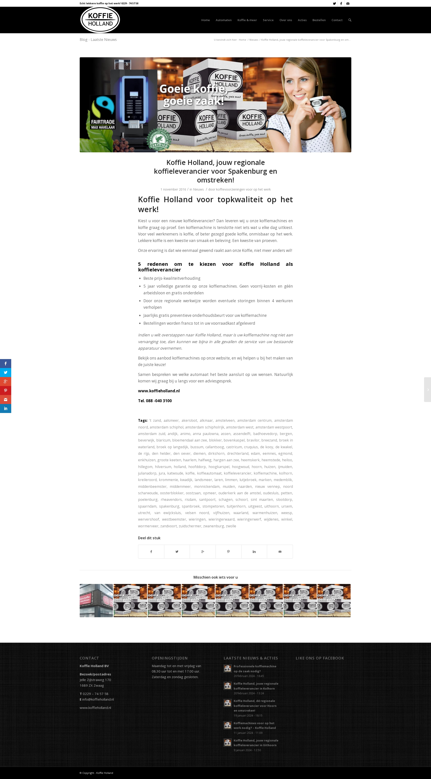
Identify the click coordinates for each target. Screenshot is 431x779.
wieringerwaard (222, 519)
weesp (286, 512)
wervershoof (148, 519)
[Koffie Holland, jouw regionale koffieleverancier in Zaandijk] (198, 600)
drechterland (237, 453)
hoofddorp (197, 466)
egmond (285, 453)
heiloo (287, 459)
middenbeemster (152, 486)
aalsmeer (171, 420)
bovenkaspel (234, 440)
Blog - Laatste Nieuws (98, 39)
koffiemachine (265, 473)
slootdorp (284, 499)
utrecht (144, 512)
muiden (229, 486)
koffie (190, 473)
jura (162, 473)
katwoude (175, 473)
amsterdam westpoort (273, 427)
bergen (286, 433)
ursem (286, 506)
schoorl (241, 499)
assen (226, 433)
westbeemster (174, 519)
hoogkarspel (219, 466)
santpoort (207, 499)
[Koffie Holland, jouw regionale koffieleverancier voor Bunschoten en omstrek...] (427, 389)
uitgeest (255, 506)
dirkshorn (216, 453)
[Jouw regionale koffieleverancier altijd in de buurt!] (266, 600)
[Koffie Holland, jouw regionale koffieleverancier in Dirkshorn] (300, 600)
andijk (173, 433)
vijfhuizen (221, 512)
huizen (269, 466)
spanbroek (191, 506)
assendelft (242, 433)
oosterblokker (172, 492)
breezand (269, 440)
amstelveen (225, 420)
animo (185, 433)
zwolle (231, 526)
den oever (182, 453)
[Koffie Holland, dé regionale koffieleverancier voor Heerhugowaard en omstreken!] (232, 600)
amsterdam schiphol (166, 427)
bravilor (253, 440)
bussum (196, 446)
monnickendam (207, 486)
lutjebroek (248, 479)
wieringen (197, 519)
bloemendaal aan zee (189, 440)
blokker (215, 440)
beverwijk (146, 440)
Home (242, 39)
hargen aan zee (226, 459)
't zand (155, 420)
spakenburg (169, 506)
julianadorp (147, 473)
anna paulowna (205, 433)
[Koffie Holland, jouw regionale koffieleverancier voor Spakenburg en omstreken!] (215, 104)
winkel (286, 519)
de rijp (143, 453)
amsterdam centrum (254, 420)
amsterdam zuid (151, 433)
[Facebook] (341, 3)
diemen (199, 453)
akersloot (189, 420)
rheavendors (171, 499)
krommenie (168, 479)
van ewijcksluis (167, 512)
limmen (231, 479)
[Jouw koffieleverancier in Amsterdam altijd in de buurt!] (334, 600)
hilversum (163, 466)
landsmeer (203, 479)
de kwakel (283, 446)
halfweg (204, 459)
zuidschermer (190, 526)
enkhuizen (147, 459)
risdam (190, 499)
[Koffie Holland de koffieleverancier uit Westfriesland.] (96, 600)
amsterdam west (239, 427)
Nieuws (253, 39)
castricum (234, 446)
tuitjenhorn (236, 506)
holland (180, 466)
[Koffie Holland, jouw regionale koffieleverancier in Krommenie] (164, 600)
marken (265, 479)
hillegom (145, 466)
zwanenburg (213, 526)
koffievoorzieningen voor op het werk (243, 189)
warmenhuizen (265, 512)
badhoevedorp (265, 433)
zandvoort (168, 526)
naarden (245, 486)
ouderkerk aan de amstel (239, 492)
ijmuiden (285, 466)
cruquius (251, 446)
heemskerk (250, 459)
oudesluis (271, 492)
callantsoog (214, 446)
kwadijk (186, 479)
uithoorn (271, 506)
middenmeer (180, 486)
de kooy (266, 446)
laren (218, 479)
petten (286, 492)
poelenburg (148, 499)
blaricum (163, 440)
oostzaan (193, 492)
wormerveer (148, 526)
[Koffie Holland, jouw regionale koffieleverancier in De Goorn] (130, 600)
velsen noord (197, 512)
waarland (240, 512)
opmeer (209, 492)
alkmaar (206, 420)
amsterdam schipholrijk (204, 427)
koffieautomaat (209, 473)
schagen (226, 499)
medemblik (283, 479)
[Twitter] (334, 3)
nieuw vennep (267, 486)
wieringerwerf (249, 519)
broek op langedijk (172, 446)
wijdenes (271, 519)
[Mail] (348, 3)
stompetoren (213, 506)
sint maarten (262, 499)
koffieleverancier (237, 473)
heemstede (271, 459)
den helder (161, 453)
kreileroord (147, 479)
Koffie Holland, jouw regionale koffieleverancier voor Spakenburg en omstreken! (215, 171)
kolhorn (285, 473)
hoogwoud (240, 466)
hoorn (257, 466)
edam (255, 453)
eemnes (269, 453)
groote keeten (169, 459)
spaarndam (147, 506)
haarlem (189, 459)
